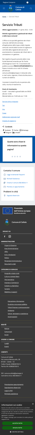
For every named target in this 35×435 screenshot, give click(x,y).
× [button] (33, 404)
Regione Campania (9, 2)
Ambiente (11, 310)
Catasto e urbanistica (11, 286)
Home (4, 16)
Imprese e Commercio (11, 282)
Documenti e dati (10, 264)
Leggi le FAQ (8, 390)
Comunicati (8, 331)
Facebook (8, 130)
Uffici (6, 251)
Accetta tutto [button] (17, 423)
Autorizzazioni (12, 317)
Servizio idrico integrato (10, 101)
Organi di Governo (10, 245)
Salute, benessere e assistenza (18, 313)
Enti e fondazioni (10, 255)
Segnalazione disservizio (12, 387)
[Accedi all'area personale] (27, 2)
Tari (3, 105)
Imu (3, 109)
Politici (6, 258)
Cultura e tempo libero (11, 276)
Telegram (8, 132)
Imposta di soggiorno (9, 121)
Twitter (16, 130)
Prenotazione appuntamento (13, 384)
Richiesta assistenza (11, 394)
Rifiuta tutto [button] (17, 428)
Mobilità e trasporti (10, 292)
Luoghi (6, 343)
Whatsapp (25, 130)
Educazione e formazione (16, 301)
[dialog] (17, 418)
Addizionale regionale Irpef (11, 117)
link (8, 419)
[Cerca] (31, 8)
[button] (17, 432)
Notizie (6, 328)
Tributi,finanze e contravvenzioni (18, 307)
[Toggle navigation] (4, 8)
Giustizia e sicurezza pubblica (17, 304)
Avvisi (6, 335)
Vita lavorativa (9, 279)
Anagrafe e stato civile (11, 273)
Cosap (4, 113)
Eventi (6, 346)
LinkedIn (17, 132)
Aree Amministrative (11, 248)
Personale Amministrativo (13, 261)
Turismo (7, 289)
